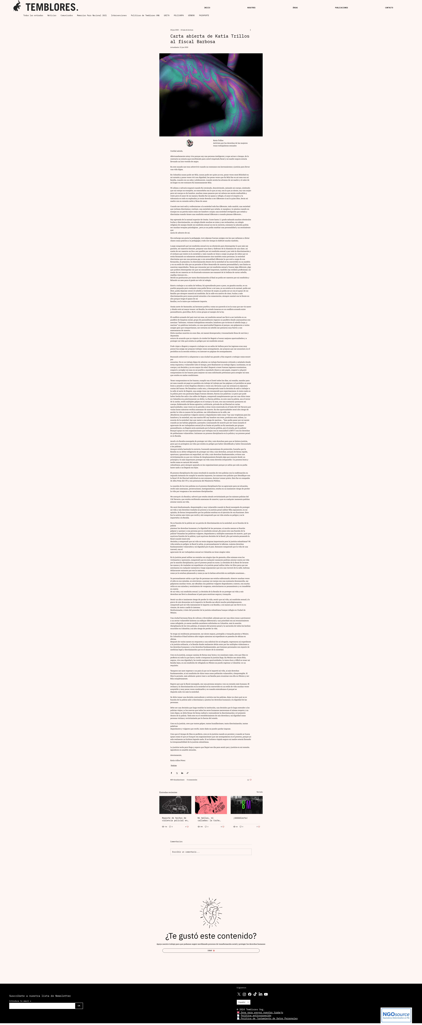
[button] (228, 495)
